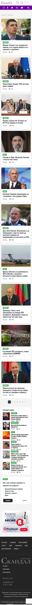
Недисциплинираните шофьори (14, 489)
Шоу (26, 545)
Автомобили (6, 549)
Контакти (6, 572)
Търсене (10, 15)
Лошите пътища (9, 491)
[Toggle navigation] (3, 7)
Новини (13, 542)
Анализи (18, 545)
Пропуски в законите (11, 493)
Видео (16, 549)
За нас (5, 566)
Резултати (24, 500)
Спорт (3, 545)
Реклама (6, 569)
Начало (3, 15)
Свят (10, 545)
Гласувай (7, 500)
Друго (6, 495)
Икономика (23, 542)
